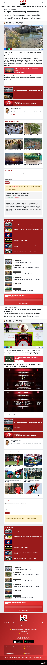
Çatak (40, 657)
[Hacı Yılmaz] (7, 110)
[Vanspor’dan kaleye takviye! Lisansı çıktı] (14, 488)
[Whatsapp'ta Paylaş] (9, 49)
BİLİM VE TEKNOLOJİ (36, 6)
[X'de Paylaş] (7, 49)
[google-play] (29, 641)
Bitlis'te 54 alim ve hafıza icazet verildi (13, 134)
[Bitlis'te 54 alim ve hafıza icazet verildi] (14, 128)
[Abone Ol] (42, 49)
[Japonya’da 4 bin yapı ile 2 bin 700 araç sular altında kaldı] (33, 143)
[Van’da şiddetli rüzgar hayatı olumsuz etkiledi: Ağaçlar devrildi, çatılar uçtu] (33, 128)
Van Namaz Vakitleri (9, 648)
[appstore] (18, 641)
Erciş (16, 657)
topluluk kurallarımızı (15, 186)
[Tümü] (41, 257)
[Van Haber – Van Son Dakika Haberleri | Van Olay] (23, 2)
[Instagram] (22, 638)
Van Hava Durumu (29, 646)
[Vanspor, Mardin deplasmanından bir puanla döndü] (14, 459)
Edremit (13, 657)
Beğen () (12, 197)
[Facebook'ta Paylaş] (5, 49)
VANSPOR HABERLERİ (13, 307)
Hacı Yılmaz (14, 109)
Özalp (23, 657)
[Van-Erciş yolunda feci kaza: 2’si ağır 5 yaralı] (14, 143)
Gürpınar (37, 657)
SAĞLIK (24, 6)
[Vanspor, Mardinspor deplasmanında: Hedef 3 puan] (33, 473)
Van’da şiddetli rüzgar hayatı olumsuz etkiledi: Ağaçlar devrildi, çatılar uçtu (26, 268)
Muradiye (19, 657)
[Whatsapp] (27, 638)
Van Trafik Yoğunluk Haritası (30, 648)
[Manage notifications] (45, 663)
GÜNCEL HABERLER (12, 9)
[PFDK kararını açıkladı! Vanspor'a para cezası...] (33, 488)
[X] (20, 638)
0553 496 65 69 (24, 631)
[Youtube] (25, 638)
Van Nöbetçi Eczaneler (10, 646)
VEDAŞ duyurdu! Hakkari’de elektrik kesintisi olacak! (25, 285)
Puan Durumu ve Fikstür (10, 651)
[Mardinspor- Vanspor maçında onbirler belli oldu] (14, 473)
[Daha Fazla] (11, 49)
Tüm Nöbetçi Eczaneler (24, 303)
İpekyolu (6, 657)
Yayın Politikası (26, 658)
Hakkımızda (14, 658)
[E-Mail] (12, 117)
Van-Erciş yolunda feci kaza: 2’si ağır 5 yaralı (23, 273)
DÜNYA (44, 6)
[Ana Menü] (4, 2)
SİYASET (13, 6)
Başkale (30, 657)
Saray (10, 658)
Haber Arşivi (27, 653)
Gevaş (33, 657)
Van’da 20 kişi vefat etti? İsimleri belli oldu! (23, 290)
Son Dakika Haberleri (10, 653)
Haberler (5, 9)
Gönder (7, 182)
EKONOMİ (19, 6)
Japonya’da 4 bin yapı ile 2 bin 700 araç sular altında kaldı (26, 279)
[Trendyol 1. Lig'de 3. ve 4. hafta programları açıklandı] (23, 334)
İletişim (18, 658)
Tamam (42, 663)
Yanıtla (7, 197)
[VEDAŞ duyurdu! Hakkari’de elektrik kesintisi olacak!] (14, 158)
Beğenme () (17, 197)
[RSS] (29, 638)
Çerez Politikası (23, 660)
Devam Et (12, 114)
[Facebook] (18, 638)
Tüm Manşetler (28, 651)
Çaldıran (26, 657)
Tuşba (10, 657)
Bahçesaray (6, 658)
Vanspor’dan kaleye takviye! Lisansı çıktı (13, 495)
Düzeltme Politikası (32, 658)
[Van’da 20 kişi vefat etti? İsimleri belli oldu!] (33, 158)
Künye (21, 658)
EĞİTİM (29, 6)
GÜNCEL (8, 6)
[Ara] (42, 2)
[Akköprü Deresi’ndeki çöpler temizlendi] (23, 36)
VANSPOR (3, 6)
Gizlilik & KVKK (39, 658)
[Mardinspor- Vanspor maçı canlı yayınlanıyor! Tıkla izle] (33, 459)
